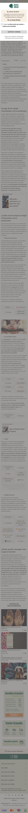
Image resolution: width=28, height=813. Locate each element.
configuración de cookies (15, 24)
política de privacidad (9, 26)
